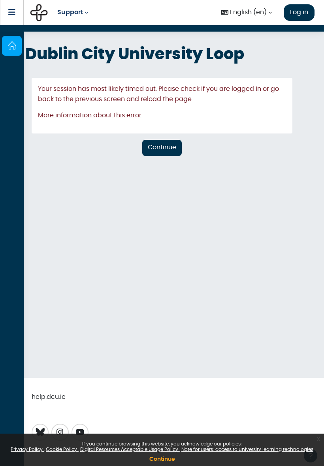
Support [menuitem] (70, 12)
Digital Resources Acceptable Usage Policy (129, 449)
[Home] (12, 46)
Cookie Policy (62, 449)
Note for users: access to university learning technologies (247, 449)
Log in (299, 12)
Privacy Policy (27, 449)
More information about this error (89, 115)
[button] (246, 13)
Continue (162, 459)
